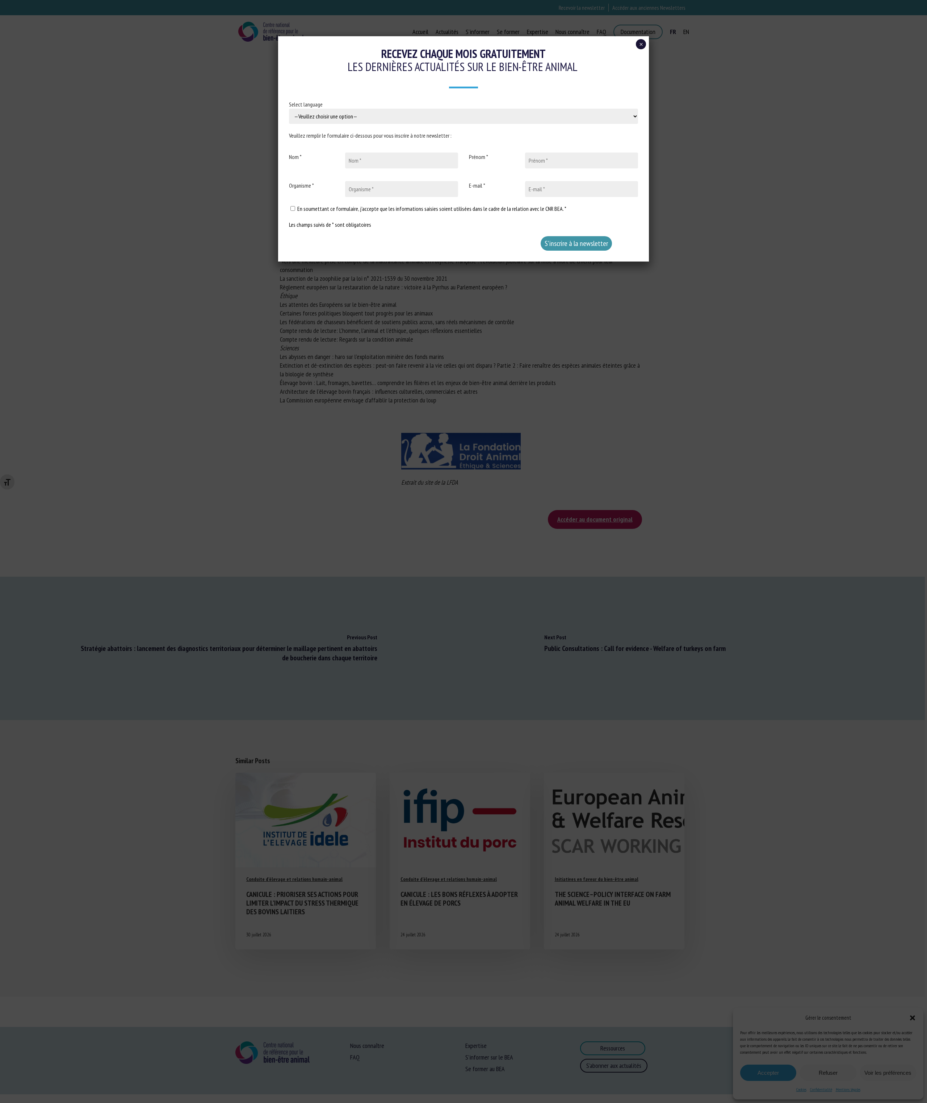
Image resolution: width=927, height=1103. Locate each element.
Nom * (295, 156)
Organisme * (301, 185)
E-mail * (477, 185)
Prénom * (478, 156)
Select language (306, 104)
